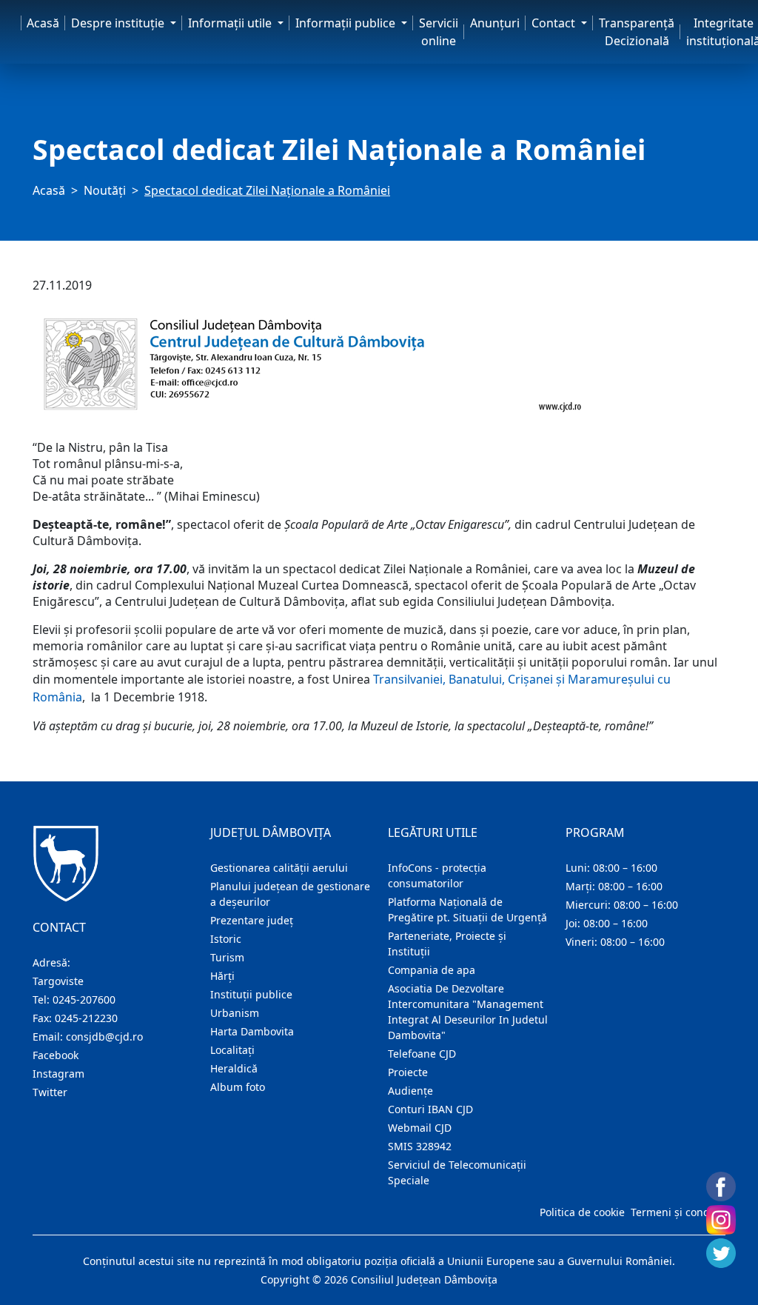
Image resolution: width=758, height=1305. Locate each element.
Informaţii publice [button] (346, 23)
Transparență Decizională (636, 32)
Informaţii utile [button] (231, 23)
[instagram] (721, 1220)
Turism (227, 957)
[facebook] (721, 1186)
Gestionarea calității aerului (279, 868)
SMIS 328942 (420, 1146)
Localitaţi (232, 1050)
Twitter (50, 1092)
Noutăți (105, 190)
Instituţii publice (251, 994)
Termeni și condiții (676, 1212)
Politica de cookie (582, 1212)
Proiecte (408, 1072)
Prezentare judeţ (251, 920)
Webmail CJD (420, 1128)
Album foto (237, 1087)
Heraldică (234, 1068)
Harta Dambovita (252, 1031)
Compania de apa (431, 970)
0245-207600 (84, 999)
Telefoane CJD (422, 1054)
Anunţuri (495, 23)
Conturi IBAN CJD (430, 1109)
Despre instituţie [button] (119, 23)
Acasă (43, 23)
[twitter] (721, 1253)
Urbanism (234, 1013)
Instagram (58, 1074)
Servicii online (438, 32)
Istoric (225, 939)
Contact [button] (554, 23)
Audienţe (410, 1091)
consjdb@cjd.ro (104, 1036)
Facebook (55, 1055)
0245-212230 (86, 1018)
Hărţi (222, 976)
